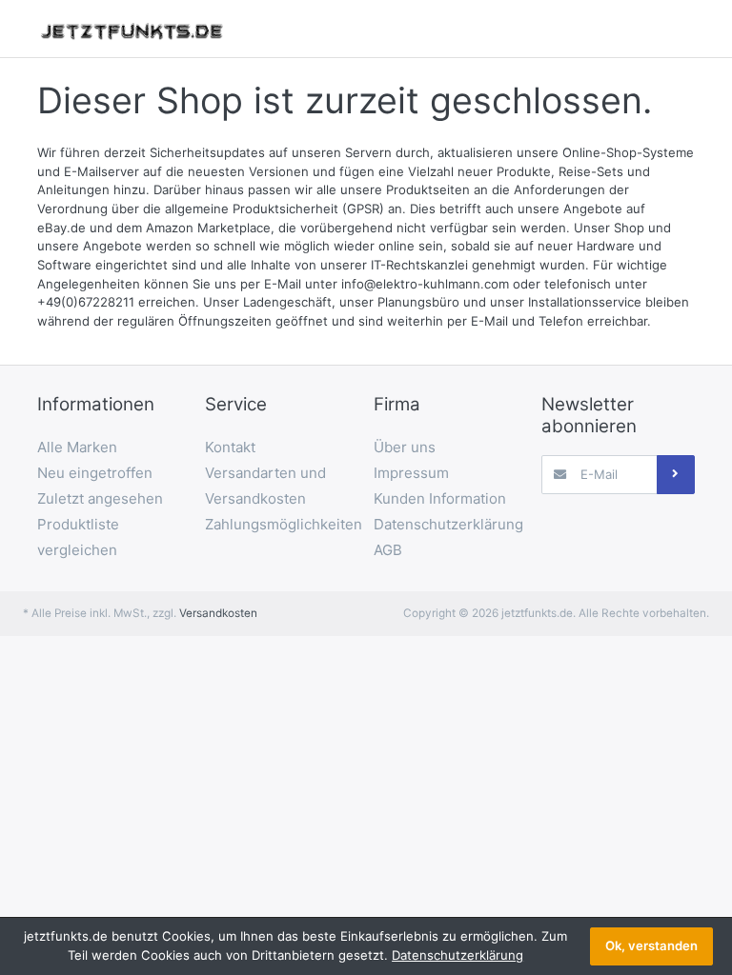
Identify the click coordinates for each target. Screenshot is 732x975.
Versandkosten (218, 613)
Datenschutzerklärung (457, 955)
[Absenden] (676, 474)
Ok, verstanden (651, 945)
